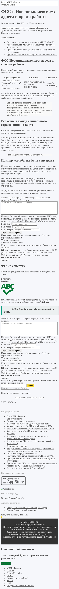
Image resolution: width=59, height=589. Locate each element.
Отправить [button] (6, 563)
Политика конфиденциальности (22, 453)
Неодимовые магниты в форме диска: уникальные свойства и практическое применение (30, 449)
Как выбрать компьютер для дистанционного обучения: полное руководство (28, 437)
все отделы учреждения (31, 155)
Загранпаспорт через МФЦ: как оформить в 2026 (29, 426)
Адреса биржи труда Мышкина (21, 510)
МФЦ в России (14, 568)
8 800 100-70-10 (8, 402)
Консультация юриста (17, 446)
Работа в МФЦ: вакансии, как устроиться (26, 466)
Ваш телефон (7, 229)
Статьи (10, 575)
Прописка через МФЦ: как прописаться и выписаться (32, 54)
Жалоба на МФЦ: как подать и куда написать (28, 424)
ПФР (9, 583)
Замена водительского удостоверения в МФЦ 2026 (30, 428)
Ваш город (6, 227)
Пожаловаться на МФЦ (18, 578)
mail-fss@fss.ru (30, 87)
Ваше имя (5, 224)
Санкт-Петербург (15, 573)
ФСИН (10, 580)
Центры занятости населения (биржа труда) (27, 507)
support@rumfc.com (47, 537)
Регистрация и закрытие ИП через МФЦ (26, 468)
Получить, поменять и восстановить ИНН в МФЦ (30, 42)
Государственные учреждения (21, 421)
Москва (10, 570)
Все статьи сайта (14, 419)
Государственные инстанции (20, 585)
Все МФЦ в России (16, 416)
